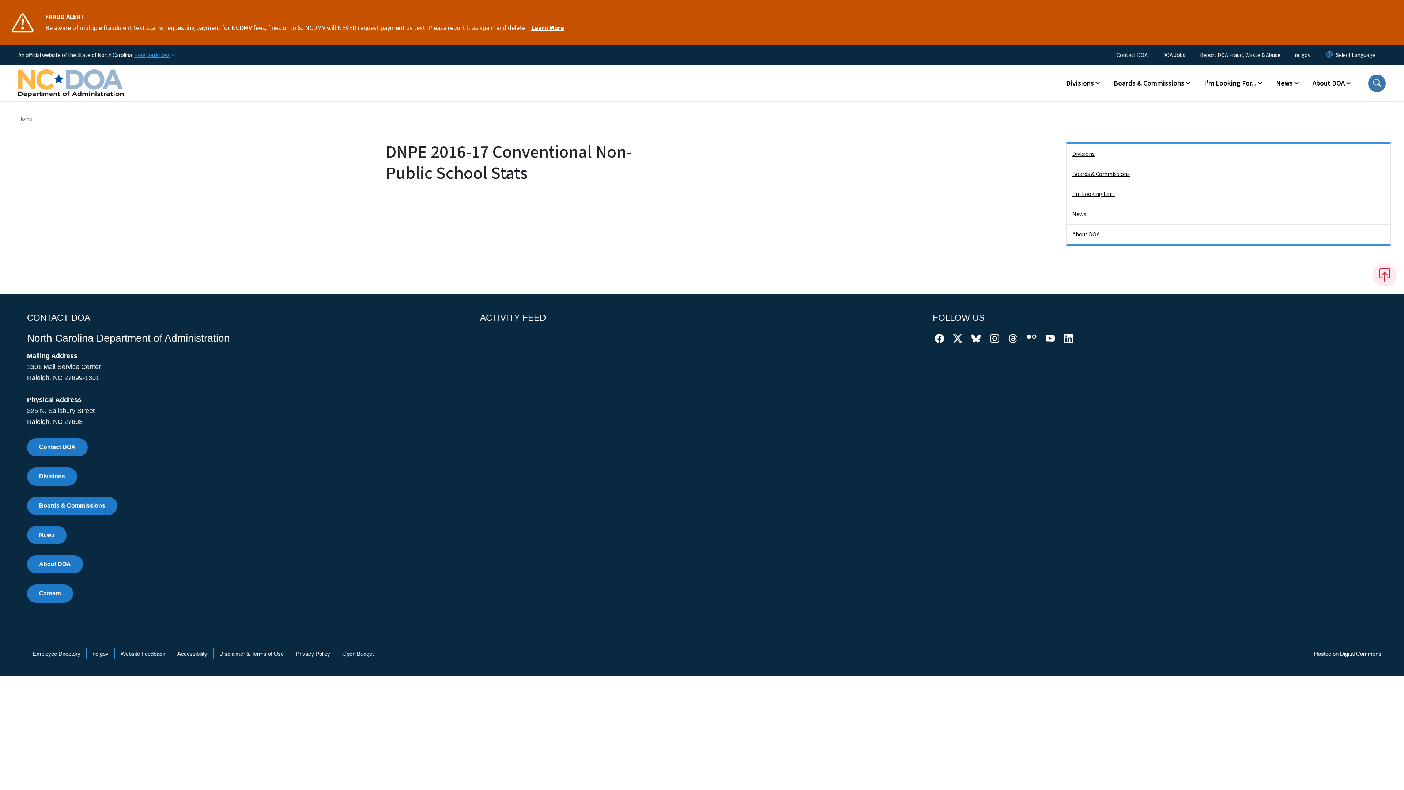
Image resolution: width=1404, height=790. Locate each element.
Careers (50, 593)
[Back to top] (1385, 275)
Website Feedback (143, 654)
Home (25, 119)
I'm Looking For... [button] (1230, 83)
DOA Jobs (1173, 55)
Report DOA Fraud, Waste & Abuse (1240, 55)
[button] (1377, 83)
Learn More (547, 28)
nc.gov (1302, 55)
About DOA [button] (1329, 83)
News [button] (1284, 83)
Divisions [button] (1080, 83)
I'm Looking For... (1093, 194)
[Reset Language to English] (1329, 55)
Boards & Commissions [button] (1149, 83)
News (1079, 214)
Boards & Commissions (1101, 174)
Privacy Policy (313, 654)
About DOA (1086, 234)
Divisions (1083, 154)
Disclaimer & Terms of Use (251, 654)
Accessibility (192, 654)
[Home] (71, 75)
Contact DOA (1132, 55)
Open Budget (358, 654)
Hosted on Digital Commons (1347, 654)
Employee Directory (56, 654)
